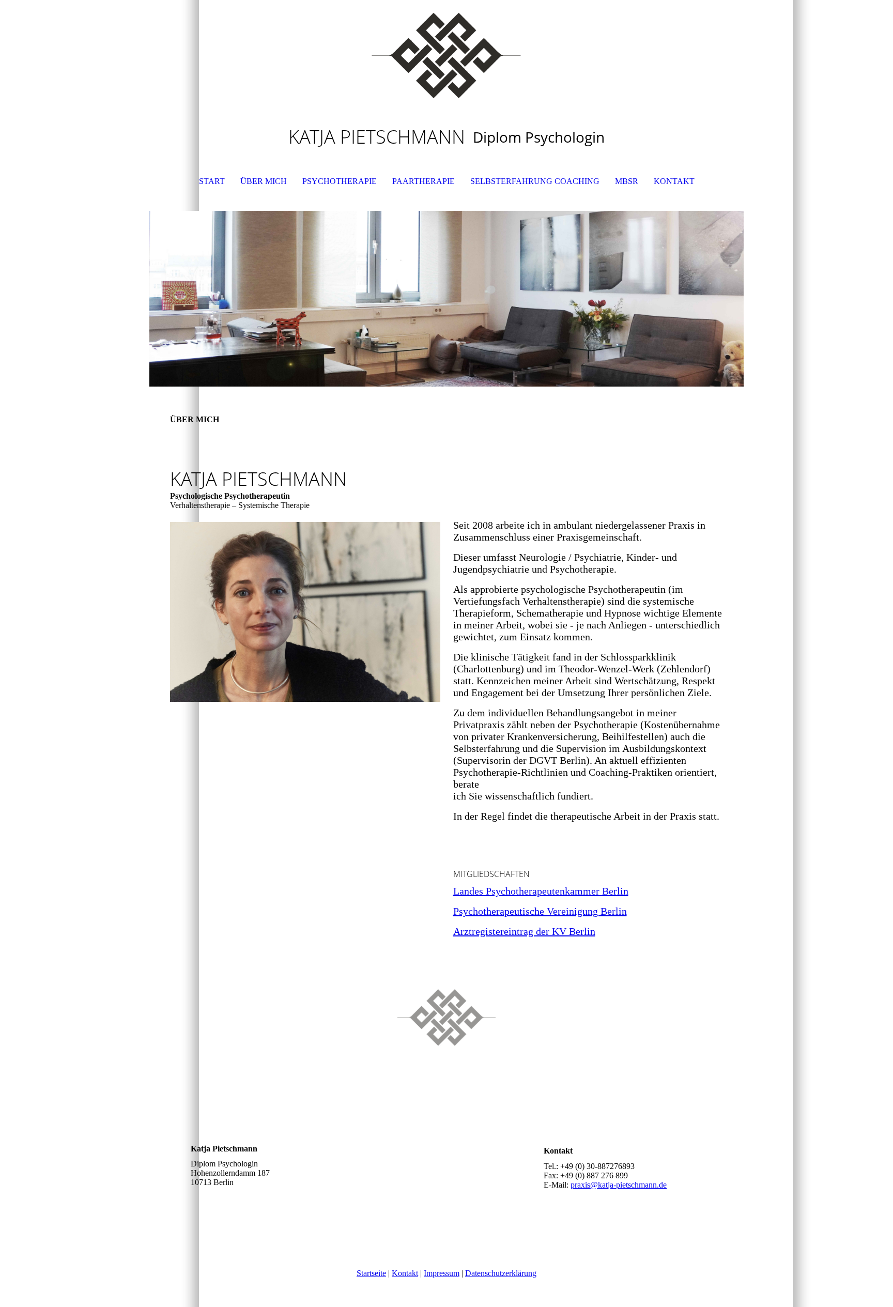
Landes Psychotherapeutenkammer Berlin (540, 891)
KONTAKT (674, 181)
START (212, 181)
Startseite (371, 1273)
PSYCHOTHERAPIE (339, 181)
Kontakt (405, 1273)
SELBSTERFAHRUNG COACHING (534, 181)
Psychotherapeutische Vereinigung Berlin (540, 911)
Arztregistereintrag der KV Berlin (524, 931)
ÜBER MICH (263, 181)
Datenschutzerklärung (500, 1273)
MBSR (626, 181)
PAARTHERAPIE (423, 181)
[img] (446, 51)
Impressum (441, 1273)
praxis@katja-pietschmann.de (619, 1184)
